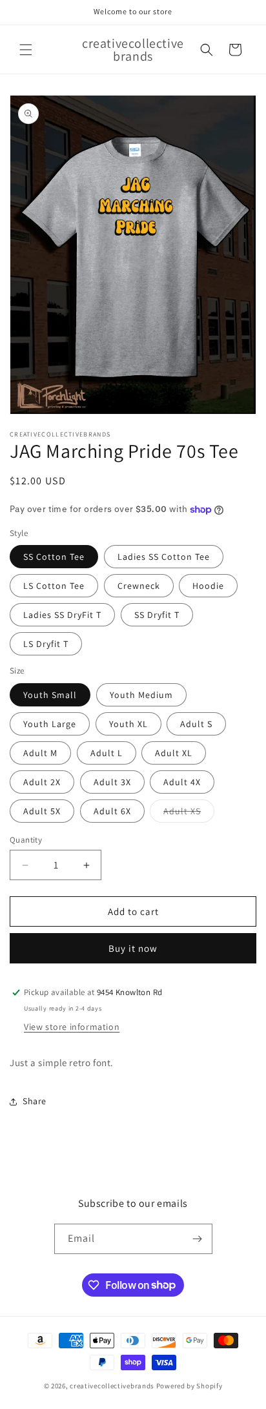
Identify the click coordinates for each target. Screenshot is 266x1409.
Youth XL (128, 724)
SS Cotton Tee (54, 556)
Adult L (106, 753)
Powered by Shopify (189, 1385)
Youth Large (49, 724)
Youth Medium (141, 695)
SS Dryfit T (156, 615)
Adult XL (173, 753)
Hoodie (208, 585)
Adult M (40, 753)
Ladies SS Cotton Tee (164, 556)
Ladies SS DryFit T (62, 615)
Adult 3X (112, 782)
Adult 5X (42, 811)
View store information (71, 1027)
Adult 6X (112, 811)
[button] (26, 50)
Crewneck (139, 585)
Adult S (196, 724)
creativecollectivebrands (112, 1385)
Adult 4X (182, 782)
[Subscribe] (197, 1239)
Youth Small (50, 695)
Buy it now (133, 948)
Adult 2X (42, 782)
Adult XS (188, 814)
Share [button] (34, 1101)
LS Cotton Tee (54, 585)
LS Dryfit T (45, 644)
